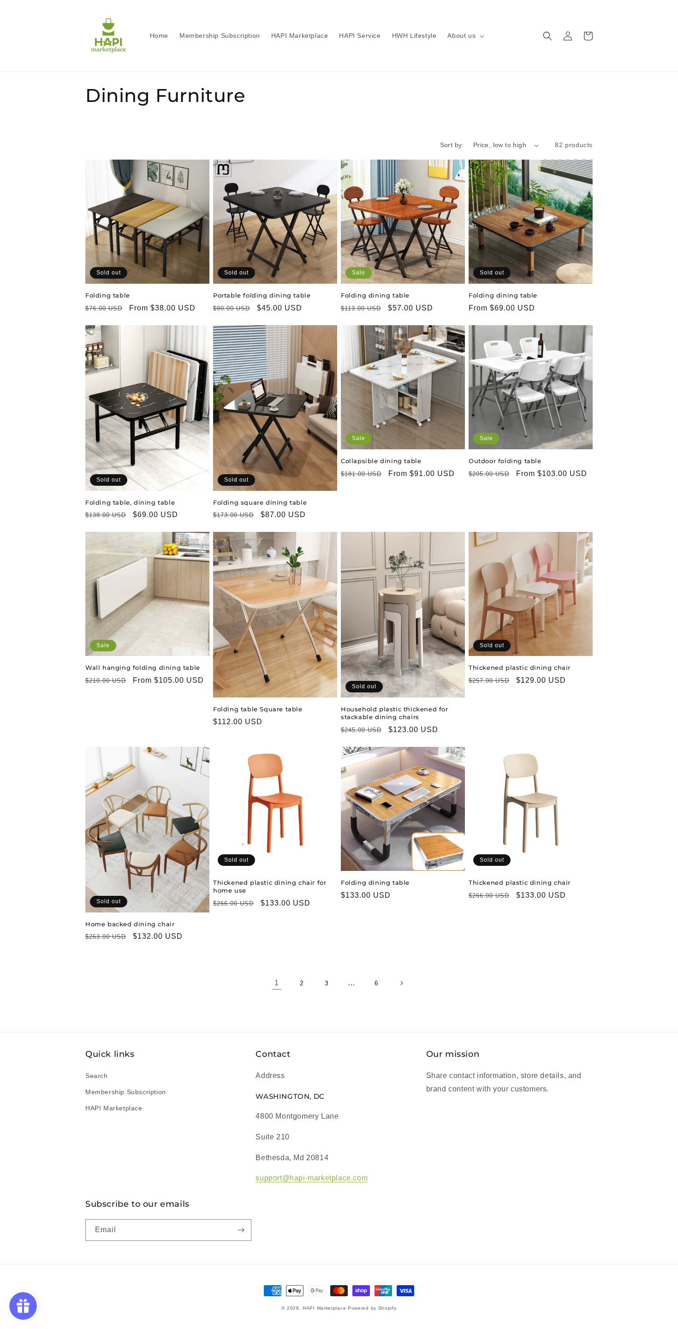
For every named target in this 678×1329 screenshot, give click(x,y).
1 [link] (276, 983)
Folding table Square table (258, 709)
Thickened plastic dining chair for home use (269, 886)
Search (96, 1075)
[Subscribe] (241, 1230)
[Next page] (401, 983)
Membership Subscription (125, 1092)
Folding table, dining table (130, 502)
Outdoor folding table (505, 461)
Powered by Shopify (372, 1308)
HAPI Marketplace (114, 1108)
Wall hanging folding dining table (142, 667)
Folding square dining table (260, 502)
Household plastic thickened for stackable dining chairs (394, 713)
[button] (465, 35)
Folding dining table (375, 295)
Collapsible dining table (381, 461)
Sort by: (452, 145)
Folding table (107, 295)
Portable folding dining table (261, 295)
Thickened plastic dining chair (520, 667)
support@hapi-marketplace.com (312, 1178)
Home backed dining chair (129, 924)
